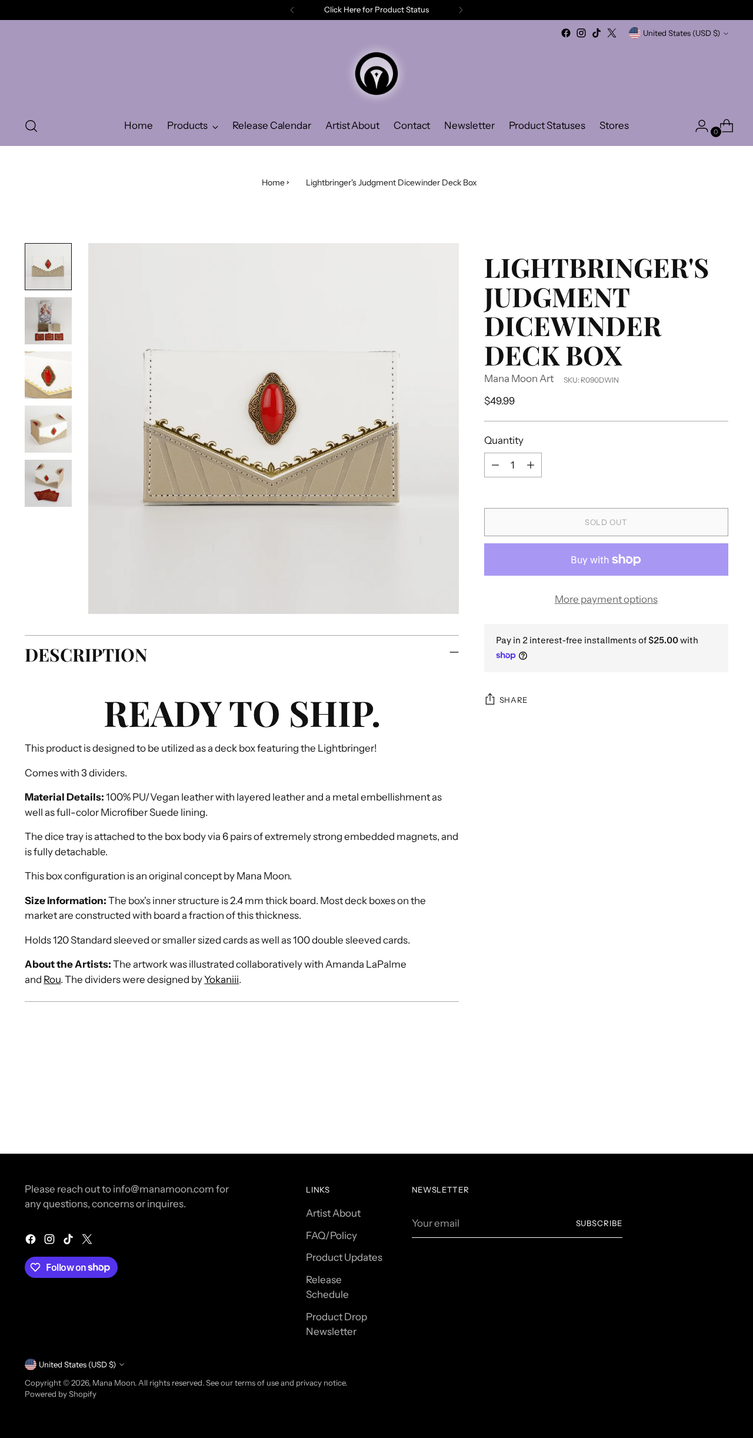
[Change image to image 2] (48, 320)
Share (513, 700)
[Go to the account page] (697, 126)
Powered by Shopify (60, 1394)
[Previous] (292, 10)
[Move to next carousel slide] (718, 1113)
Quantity (504, 440)
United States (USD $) (681, 33)
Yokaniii (221, 979)
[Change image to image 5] (48, 483)
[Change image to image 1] (48, 266)
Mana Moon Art (519, 378)
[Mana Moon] (376, 73)
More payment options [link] (606, 599)
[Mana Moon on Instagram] (581, 33)
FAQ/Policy (331, 1235)
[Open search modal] (31, 126)
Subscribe (599, 1223)
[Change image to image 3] (48, 374)
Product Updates (344, 1257)
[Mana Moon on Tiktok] (596, 33)
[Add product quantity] (530, 465)
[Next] (461, 10)
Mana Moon (113, 1382)
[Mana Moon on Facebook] (566, 33)
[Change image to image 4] (48, 429)
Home (273, 182)
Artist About (333, 1213)
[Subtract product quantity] (495, 465)
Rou (52, 979)
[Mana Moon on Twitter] (612, 33)
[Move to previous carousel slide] (691, 1114)
